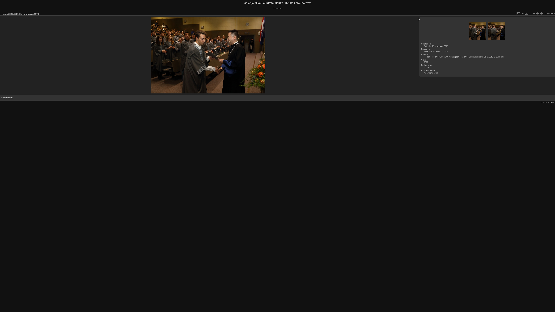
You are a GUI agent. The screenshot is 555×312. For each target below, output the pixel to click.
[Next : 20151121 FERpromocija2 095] (541, 13)
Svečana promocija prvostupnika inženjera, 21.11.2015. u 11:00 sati (475, 57)
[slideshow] (522, 13)
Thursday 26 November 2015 (436, 51)
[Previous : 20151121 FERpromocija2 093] (537, 13)
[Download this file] (526, 13)
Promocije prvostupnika (436, 57)
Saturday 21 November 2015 (436, 46)
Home (5, 14)
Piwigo (552, 102)
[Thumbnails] (534, 13)
